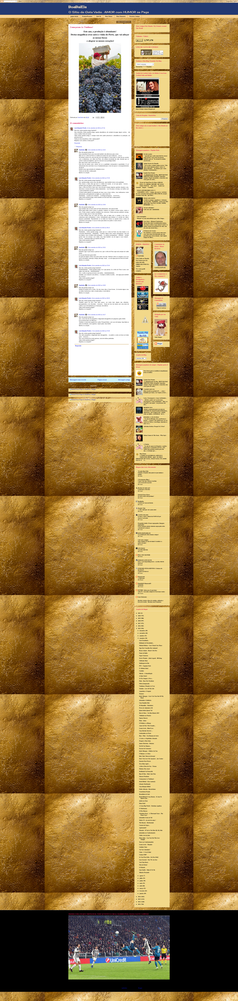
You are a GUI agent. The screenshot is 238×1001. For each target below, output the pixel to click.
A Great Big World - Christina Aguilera (150, 806)
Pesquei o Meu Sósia (145, 741)
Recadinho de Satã (144, 794)
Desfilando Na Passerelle (146, 771)
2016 (139, 626)
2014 (139, 897)
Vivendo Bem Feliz (143, 471)
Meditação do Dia (144, 663)
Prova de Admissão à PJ (146, 708)
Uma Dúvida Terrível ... (146, 731)
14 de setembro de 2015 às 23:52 (96, 247)
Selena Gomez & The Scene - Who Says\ (155, 435)
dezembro (142, 631)
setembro (142, 638)
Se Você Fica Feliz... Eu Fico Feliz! (149, 857)
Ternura (141, 694)
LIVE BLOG (141, 548)
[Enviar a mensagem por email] (96, 117)
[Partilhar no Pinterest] (103, 117)
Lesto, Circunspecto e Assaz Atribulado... (155, 398)
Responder (77, 143)
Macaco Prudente (144, 776)
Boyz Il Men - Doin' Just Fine (147, 774)
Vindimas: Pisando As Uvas (147, 686)
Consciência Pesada (144, 792)
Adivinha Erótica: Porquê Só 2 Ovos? (154, 426)
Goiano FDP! (143, 855)
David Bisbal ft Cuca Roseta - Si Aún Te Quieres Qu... (150, 797)
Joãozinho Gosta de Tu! (145, 818)
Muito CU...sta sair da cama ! (147, 820)
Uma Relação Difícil (144, 787)
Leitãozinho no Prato (145, 733)
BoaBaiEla (77, 7)
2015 (139, 628)
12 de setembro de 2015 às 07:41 (96, 128)
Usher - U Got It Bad (145, 852)
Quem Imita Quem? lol (145, 710)
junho (141, 881)
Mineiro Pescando (144, 872)
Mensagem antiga (124, 380)
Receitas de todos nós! (144, 488)
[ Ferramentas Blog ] (143, 480)
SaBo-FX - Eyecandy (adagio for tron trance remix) (151, 592)
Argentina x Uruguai (145, 691)
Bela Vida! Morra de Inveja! (147, 756)
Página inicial (102, 380)
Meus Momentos (121, 16)
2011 (139, 904)
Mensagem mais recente (78, 380)
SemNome (164, 308)
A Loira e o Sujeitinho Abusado (148, 738)
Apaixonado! (142, 828)
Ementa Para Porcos (145, 761)
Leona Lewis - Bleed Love (146, 728)
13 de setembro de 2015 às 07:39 (101, 178)
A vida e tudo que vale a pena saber (147, 510)
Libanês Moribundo (144, 784)
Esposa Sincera (143, 718)
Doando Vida (141, 508)
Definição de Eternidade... (146, 643)
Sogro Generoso (143, 656)
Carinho (141, 671)
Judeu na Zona (143, 801)
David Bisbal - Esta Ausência (147, 781)
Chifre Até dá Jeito (144, 835)
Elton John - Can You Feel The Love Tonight (149, 838)
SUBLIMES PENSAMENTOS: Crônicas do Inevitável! (150, 569)
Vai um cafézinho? (149, 208)
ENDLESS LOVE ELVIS (145, 560)
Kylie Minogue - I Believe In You (148, 751)
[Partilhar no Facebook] (102, 117)
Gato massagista (141, 216)
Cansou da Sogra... (144, 825)
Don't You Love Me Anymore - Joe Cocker (151, 759)
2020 (139, 616)
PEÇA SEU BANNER (144, 555)
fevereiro (142, 891)
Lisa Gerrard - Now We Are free (148, 860)
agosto (141, 876)
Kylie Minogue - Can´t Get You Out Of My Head (151, 697)
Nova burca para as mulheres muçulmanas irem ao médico (156, 371)
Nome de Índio (143, 653)
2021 (139, 613)
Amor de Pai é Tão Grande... (147, 726)
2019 (139, 618)
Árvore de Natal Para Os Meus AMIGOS (151, 182)
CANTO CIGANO (143, 515)
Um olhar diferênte (143, 550)
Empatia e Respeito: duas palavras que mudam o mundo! (150, 473)
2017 (139, 623)
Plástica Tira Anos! (144, 769)
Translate (149, 67)
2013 (139, 899)
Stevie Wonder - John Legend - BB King (150, 658)
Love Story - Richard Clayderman (153, 221)
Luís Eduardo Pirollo (80, 128)
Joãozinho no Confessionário (147, 833)
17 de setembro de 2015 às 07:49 (101, 331)
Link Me (98, 16)
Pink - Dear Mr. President (146, 681)
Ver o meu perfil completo (140, 270)
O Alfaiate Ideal (143, 668)
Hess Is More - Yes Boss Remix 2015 (149, 713)
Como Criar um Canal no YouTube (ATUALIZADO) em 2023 (147, 482)
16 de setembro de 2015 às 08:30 (101, 298)
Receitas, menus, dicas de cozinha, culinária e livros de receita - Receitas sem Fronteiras (150, 601)
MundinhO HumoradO (144, 583)
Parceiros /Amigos (135, 16)
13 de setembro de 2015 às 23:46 (96, 204)
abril (141, 886)
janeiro (142, 893)
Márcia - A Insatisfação (145, 673)
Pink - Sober (142, 721)
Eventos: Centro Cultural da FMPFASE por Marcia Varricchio (149, 517)
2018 (139, 621)
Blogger (140, 988)
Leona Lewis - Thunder (145, 845)
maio (141, 883)
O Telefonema (143, 808)
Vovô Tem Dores (143, 862)
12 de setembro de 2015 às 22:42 (96, 150)
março (141, 888)
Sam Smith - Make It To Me (147, 870)
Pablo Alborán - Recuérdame (147, 789)
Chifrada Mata (143, 661)
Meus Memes (108, 16)
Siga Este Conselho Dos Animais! (148, 648)
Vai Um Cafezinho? (144, 850)
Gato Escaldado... (144, 640)
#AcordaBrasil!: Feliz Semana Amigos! (148, 535)
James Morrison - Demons (146, 743)
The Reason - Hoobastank (146, 823)
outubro (142, 636)
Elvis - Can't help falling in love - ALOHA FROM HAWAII (151, 562)
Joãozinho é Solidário (145, 700)
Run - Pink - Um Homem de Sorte (149, 736)
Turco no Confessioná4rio (146, 842)
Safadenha (140, 585)
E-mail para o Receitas (144, 489)
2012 (139, 902)
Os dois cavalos (148, 154)
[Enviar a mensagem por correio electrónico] (93, 117)
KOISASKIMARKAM (144, 533)
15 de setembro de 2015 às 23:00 (96, 285)
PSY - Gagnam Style (145, 666)
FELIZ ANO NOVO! (149, 198)
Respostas (79, 146)
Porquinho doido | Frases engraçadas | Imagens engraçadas (151, 524)
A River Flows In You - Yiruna (147, 766)
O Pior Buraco (143, 811)
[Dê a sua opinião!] (98, 117)
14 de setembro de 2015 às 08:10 (101, 227)
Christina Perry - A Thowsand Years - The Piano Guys (151, 814)
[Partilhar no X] (100, 117)
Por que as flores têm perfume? (146, 496)
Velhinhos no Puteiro (145, 716)
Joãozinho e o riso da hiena (151, 417)
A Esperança (141, 578)
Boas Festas (143, 454)
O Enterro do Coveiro (150, 231)
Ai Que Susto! (143, 676)
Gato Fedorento (142, 597)
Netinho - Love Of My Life (146, 689)
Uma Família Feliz (144, 703)
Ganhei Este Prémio (149, 173)
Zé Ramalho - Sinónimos (146, 705)
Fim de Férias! (143, 865)
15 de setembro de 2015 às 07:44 (101, 265)
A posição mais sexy (149, 389)
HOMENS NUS (148, 407)
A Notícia (146, 444)
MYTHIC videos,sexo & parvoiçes (147, 590)
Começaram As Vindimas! (146, 779)
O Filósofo (142, 867)
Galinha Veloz (143, 847)
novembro (142, 633)
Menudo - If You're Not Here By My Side (150, 830)
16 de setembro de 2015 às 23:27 (96, 314)
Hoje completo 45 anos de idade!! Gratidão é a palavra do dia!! (150, 542)
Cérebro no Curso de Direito (145, 503)
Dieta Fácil (142, 803)
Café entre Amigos (143, 540)
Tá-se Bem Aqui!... (144, 764)
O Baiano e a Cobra (144, 754)
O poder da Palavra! (143, 571)
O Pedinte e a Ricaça (145, 723)
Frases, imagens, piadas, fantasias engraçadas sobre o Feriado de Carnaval (151, 527)
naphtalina (124, 988)
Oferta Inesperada (144, 684)
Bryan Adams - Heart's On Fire (148, 651)
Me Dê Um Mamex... (145, 746)
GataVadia (82, 150)
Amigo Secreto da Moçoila (151, 163)
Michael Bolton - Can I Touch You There (150, 645)
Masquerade (141, 577)
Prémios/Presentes (87, 16)
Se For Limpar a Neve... (146, 678)
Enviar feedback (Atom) (103, 385)
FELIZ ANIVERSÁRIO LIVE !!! (146, 190)
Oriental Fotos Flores (144, 495)
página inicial (74, 16)
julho (141, 878)
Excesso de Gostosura (145, 748)
